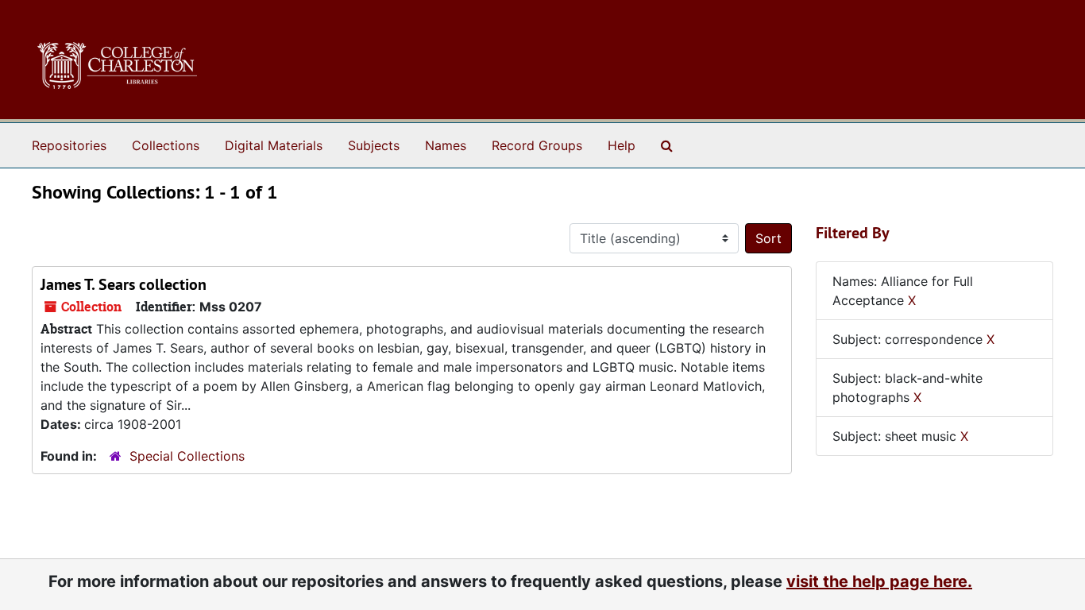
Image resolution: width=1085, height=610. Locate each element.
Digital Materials (273, 145)
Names (445, 145)
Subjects (374, 145)
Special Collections (187, 456)
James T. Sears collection (124, 284)
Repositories (69, 145)
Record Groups (537, 145)
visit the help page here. (879, 581)
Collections (165, 145)
